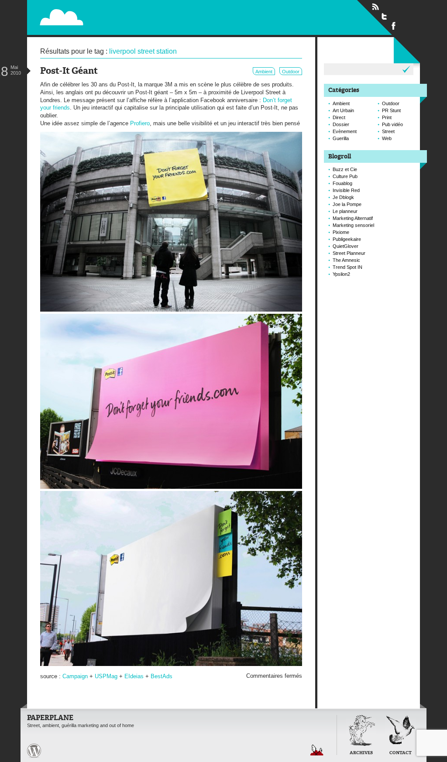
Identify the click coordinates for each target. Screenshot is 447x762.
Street (388, 131)
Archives (361, 753)
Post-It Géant (69, 71)
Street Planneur (349, 253)
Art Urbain (343, 110)
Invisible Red (346, 190)
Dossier (341, 124)
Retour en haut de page (316, 750)
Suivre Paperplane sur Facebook (393, 25)
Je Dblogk (343, 197)
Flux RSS (375, 7)
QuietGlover (345, 246)
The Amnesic (346, 260)
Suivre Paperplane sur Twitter (384, 16)
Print (387, 117)
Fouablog (342, 183)
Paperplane (116, 16)
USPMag (106, 676)
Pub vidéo (392, 124)
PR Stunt (391, 110)
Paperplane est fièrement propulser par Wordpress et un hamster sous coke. (34, 751)
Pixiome (341, 232)
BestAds (161, 676)
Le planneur (345, 211)
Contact (400, 753)
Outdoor (290, 71)
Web (387, 138)
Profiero (140, 123)
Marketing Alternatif (353, 218)
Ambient (263, 71)
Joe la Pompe (347, 204)
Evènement (345, 131)
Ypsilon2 (341, 274)
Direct (339, 117)
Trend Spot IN (347, 267)
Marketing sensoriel (353, 225)
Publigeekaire (347, 239)
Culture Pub (345, 176)
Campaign (75, 676)
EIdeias (134, 676)
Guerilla (341, 138)
